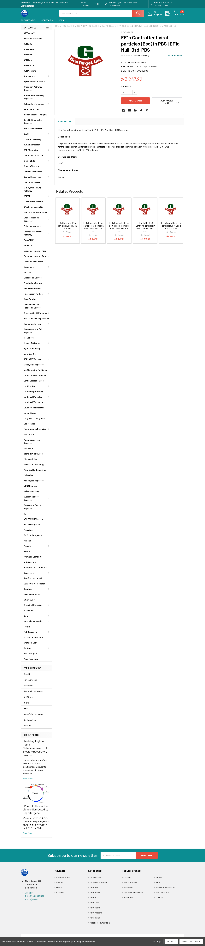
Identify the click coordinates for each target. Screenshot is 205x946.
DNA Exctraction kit (33, 207)
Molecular (28, 475)
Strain (27, 616)
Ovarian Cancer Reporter (31, 498)
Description (64, 121)
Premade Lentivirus (33, 556)
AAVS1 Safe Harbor (33, 38)
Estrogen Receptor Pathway (33, 233)
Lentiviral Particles (33, 397)
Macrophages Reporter (35, 429)
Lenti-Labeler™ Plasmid (35, 375)
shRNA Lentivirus (32, 594)
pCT (26, 513)
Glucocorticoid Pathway (35, 313)
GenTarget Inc (30, 719)
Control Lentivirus (32, 177)
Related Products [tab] (69, 191)
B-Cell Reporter (31, 109)
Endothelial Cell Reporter (31, 219)
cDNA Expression (32, 144)
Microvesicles (30, 459)
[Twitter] (141, 110)
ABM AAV (28, 44)
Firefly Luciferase (32, 288)
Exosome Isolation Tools (35, 256)
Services (28, 589)
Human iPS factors (33, 343)
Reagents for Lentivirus (35, 567)
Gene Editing (30, 299)
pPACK (27, 551)
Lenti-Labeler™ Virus (34, 380)
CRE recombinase (32, 182)
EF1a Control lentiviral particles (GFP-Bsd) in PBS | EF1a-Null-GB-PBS (93, 227)
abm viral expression (33, 714)
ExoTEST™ (29, 272)
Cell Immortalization (33, 155)
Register (158, 14)
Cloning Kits (29, 161)
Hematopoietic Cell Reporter (33, 331)
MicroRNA (28, 448)
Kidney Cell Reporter (34, 364)
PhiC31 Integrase (32, 524)
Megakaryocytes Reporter (32, 441)
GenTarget (28, 685)
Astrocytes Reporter (34, 104)
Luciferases (29, 423)
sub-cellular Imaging (33, 621)
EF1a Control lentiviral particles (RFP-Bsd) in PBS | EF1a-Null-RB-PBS (119, 227)
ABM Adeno (29, 49)
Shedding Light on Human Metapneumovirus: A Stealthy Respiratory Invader (35, 748)
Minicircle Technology (34, 464)
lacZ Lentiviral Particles (35, 370)
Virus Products (31, 659)
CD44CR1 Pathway (32, 139)
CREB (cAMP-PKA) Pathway (32, 189)
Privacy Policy (163, 936)
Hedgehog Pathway (33, 324)
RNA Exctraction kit (33, 578)
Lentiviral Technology (34, 402)
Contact (46, 20)
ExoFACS (28, 245)
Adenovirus (29, 76)
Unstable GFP (30, 642)
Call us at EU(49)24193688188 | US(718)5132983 (34, 896)
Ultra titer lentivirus (33, 637)
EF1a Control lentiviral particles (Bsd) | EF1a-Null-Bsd (67, 226)
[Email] (129, 110)
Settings (156, 941)
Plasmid (27, 546)
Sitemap (60, 892)
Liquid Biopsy (30, 413)
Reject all (171, 941)
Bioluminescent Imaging (35, 114)
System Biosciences (33, 691)
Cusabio (27, 674)
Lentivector (29, 386)
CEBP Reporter (31, 150)
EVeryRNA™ (29, 240)
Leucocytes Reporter (34, 407)
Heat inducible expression (36, 318)
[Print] (135, 110)
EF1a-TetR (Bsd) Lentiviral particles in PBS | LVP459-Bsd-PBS (145, 227)
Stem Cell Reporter (33, 605)
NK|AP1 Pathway (31, 491)
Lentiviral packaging (34, 391)
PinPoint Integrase (33, 535)
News (61, 20)
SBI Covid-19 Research (34, 583)
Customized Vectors (33, 201)
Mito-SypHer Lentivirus (35, 470)
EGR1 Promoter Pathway (35, 212)
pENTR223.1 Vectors (33, 519)
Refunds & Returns (123, 936)
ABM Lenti (28, 60)
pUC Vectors (30, 562)
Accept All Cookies (191, 941)
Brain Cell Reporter (33, 128)
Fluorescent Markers (34, 294)
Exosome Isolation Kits (35, 251)
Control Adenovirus (33, 171)
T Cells (27, 626)
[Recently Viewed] (169, 13)
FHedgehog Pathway (34, 283)
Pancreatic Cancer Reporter (33, 507)
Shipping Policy (82, 936)
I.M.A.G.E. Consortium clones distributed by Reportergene (36, 809)
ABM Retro (29, 65)
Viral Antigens (30, 653)
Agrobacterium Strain (34, 81)
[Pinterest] (146, 110)
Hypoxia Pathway (32, 348)
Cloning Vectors (31, 166)
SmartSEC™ (29, 599)
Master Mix (29, 434)
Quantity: (126, 86)
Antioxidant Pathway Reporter (34, 97)
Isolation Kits (30, 354)
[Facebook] (123, 110)
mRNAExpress (30, 486)
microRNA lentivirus (33, 453)
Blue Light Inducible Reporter (33, 122)
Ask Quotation (28, 20)
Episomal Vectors (32, 226)
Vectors (27, 648)
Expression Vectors (33, 277)
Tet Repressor (31, 632)
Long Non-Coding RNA (34, 418)
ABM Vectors (30, 71)
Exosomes (29, 267)
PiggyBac (28, 530)
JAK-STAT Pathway (33, 359)
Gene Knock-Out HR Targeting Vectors (33, 306)
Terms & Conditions (41, 936)
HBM (26, 708)
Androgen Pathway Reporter (33, 88)
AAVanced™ (29, 33)
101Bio (26, 702)
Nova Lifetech (30, 679)
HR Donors (29, 337)
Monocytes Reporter (34, 480)
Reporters (29, 573)
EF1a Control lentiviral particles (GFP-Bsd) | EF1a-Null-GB (171, 226)
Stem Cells (29, 610)
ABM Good (28, 697)
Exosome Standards (33, 261)
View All (27, 725)
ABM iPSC (28, 54)
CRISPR (27, 196)
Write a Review (175, 55)
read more (27, 778)
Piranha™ (28, 540)
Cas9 (26, 134)
